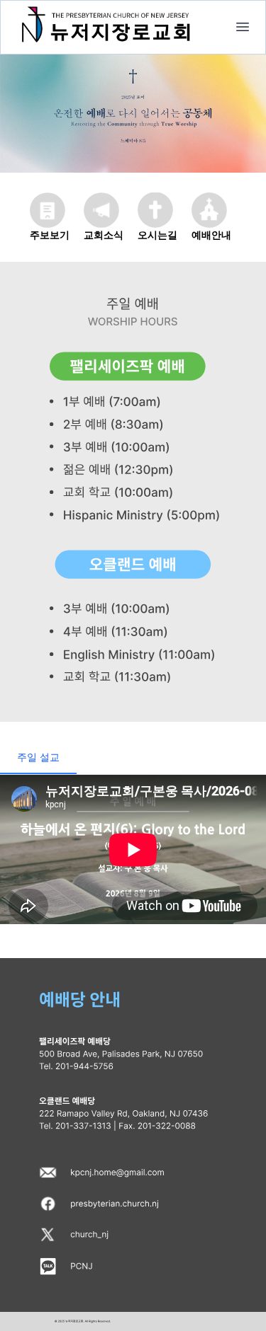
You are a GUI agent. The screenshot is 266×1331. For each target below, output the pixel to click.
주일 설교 (38, 757)
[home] (242, 26)
